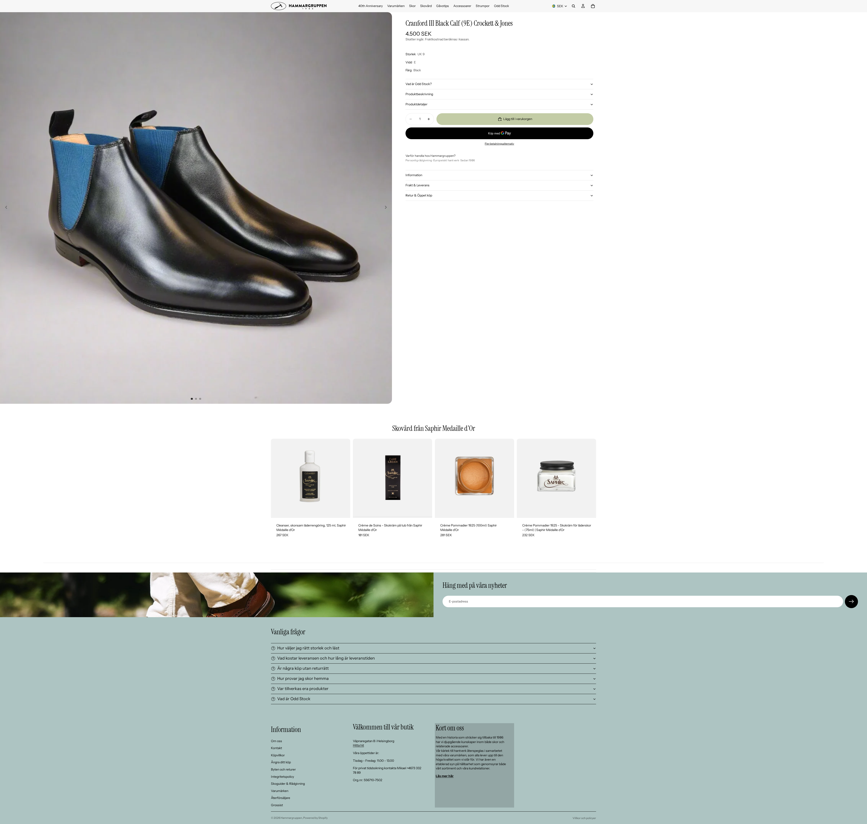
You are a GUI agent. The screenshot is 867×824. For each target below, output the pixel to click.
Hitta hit (358, 745)
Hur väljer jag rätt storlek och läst (308, 648)
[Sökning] (573, 6)
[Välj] (425, 511)
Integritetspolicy (282, 776)
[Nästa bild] (387, 208)
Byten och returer (283, 769)
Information (414, 175)
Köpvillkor (278, 755)
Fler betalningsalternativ (499, 143)
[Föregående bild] (5, 208)
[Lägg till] (343, 511)
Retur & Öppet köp (419, 195)
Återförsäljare (280, 798)
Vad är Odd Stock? (419, 84)
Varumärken (279, 791)
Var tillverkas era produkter (303, 688)
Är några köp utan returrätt (303, 668)
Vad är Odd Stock (293, 698)
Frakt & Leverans (417, 185)
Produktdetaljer (416, 104)
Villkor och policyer (584, 818)
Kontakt (276, 748)
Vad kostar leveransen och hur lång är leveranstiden (326, 658)
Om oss (276, 741)
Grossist (277, 805)
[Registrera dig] (851, 601)
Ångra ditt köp (281, 762)
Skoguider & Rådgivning (288, 784)
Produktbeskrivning (419, 94)
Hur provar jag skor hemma (303, 678)
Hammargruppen (291, 817)
